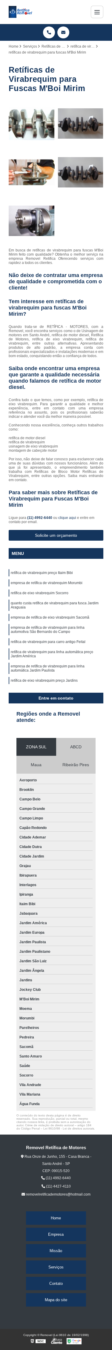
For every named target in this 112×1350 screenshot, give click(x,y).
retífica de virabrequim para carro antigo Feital (48, 642)
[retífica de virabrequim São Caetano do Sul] (81, 172)
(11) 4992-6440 (40, 518)
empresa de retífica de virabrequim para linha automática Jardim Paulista (48, 668)
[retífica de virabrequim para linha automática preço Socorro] (32, 172)
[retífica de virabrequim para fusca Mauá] (32, 221)
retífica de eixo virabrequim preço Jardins (44, 680)
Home (56, 1218)
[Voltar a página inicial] (21, 12)
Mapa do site (56, 1300)
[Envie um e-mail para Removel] (63, 32)
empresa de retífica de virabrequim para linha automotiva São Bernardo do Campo (48, 629)
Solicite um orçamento (56, 535)
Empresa (56, 1234)
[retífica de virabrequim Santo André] (81, 123)
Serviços (56, 1267)
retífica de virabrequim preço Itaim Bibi (42, 573)
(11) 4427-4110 (58, 1186)
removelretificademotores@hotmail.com (57, 1194)
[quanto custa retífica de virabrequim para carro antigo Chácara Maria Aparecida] (32, 123)
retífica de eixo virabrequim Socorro (39, 593)
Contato (56, 1283)
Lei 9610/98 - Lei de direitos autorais (68, 1128)
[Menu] (97, 12)
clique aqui (67, 518)
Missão (56, 1251)
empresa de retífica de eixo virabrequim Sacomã (50, 617)
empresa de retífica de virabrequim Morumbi (46, 583)
